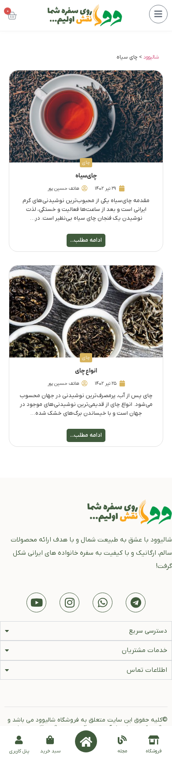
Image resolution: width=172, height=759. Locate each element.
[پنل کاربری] (19, 740)
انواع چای (86, 371)
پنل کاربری (19, 751)
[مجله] (122, 740)
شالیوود (151, 57)
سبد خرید (50, 751)
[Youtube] (36, 602)
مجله (122, 751)
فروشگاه (153, 751)
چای (86, 162)
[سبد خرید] (50, 740)
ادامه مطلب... (86, 240)
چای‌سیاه (86, 176)
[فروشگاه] (154, 740)
